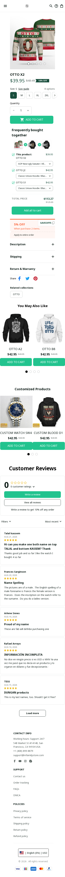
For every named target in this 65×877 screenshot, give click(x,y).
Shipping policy (21, 823)
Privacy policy (20, 811)
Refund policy (20, 836)
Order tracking (21, 782)
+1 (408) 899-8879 (23, 750)
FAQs (16, 788)
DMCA (16, 795)
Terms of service (22, 817)
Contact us (19, 776)
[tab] (29, 64)
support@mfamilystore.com (28, 755)
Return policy (20, 829)
